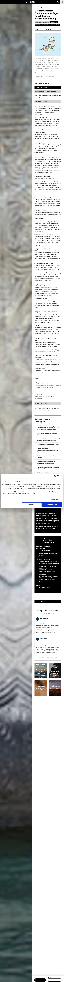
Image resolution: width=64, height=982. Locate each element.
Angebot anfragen (40, 979)
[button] (2, 2)
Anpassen (31, 504)
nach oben (39, 696)
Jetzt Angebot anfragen (47, 602)
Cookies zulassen (52, 504)
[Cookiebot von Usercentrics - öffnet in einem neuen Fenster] (55, 476)
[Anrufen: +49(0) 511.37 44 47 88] (58, 2)
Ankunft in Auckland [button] (41, 101)
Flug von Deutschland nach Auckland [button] (45, 91)
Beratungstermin (54, 979)
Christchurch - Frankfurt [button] (42, 403)
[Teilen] (59, 7)
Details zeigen (55, 499)
